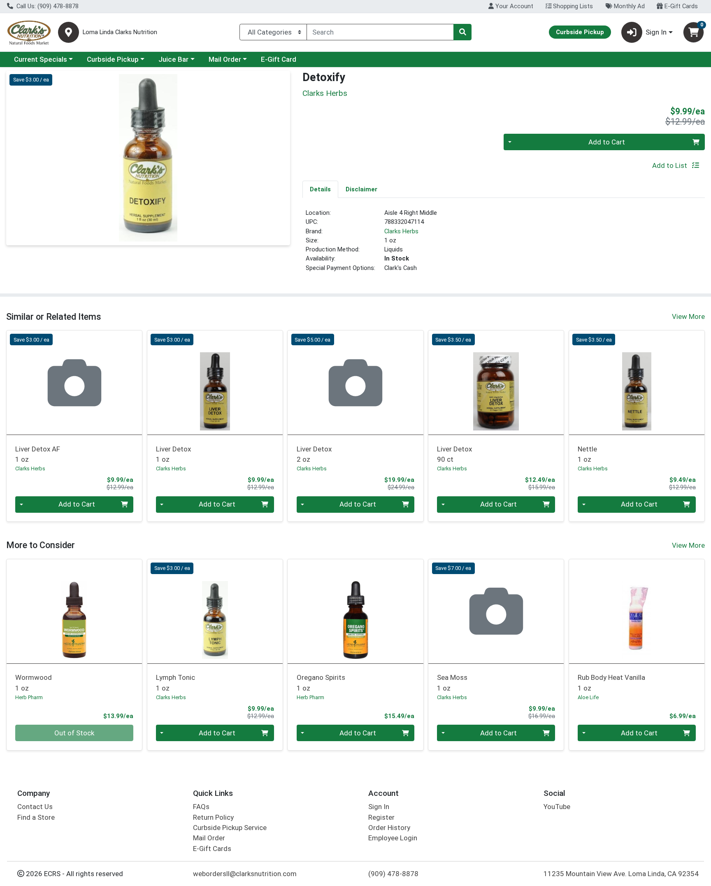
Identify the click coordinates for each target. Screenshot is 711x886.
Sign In (378, 806)
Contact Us (35, 806)
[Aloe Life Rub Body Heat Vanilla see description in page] (636, 611)
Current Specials (40, 59)
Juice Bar (173, 59)
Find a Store (36, 817)
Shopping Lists (572, 6)
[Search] (462, 32)
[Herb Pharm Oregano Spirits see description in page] (355, 611)
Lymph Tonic (175, 682)
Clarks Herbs (401, 231)
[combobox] (380, 32)
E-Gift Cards (680, 6)
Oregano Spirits (321, 682)
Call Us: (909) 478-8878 (47, 6)
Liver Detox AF (37, 454)
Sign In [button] (656, 32)
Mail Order (225, 59)
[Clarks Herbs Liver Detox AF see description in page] (74, 382)
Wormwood (33, 682)
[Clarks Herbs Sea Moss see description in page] (496, 611)
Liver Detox (173, 454)
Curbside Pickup (113, 59)
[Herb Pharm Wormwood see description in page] (74, 611)
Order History (389, 827)
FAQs (201, 806)
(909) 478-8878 (393, 874)
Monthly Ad (628, 6)
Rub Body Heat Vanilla (611, 682)
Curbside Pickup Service (230, 827)
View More (688, 316)
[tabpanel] (503, 243)
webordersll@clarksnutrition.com (245, 874)
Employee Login (392, 838)
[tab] (320, 189)
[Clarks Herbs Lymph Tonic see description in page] (214, 611)
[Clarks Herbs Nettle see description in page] (636, 382)
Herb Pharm (29, 697)
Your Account (513, 6)
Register (381, 817)
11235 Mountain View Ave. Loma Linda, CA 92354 (621, 874)
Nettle (587, 454)
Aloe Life (588, 697)
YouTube (557, 806)
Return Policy (213, 817)
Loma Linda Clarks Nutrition (120, 32)
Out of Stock (74, 733)
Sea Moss (452, 682)
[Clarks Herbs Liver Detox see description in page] (214, 382)
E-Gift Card (278, 59)
